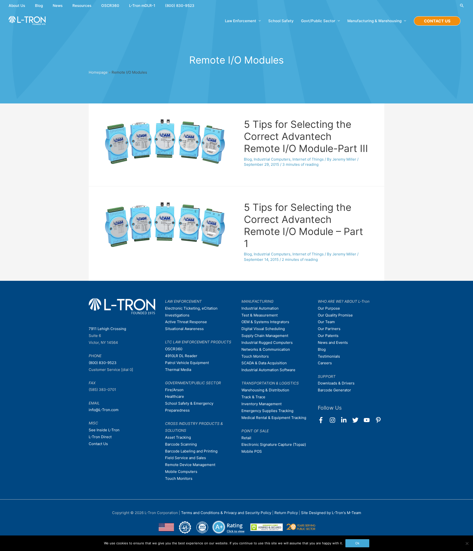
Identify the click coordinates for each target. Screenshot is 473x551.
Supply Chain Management (264, 335)
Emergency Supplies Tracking (267, 410)
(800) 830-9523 (179, 5)
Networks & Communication (265, 349)
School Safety (281, 20)
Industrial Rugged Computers (267, 342)
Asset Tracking (178, 437)
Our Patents (328, 335)
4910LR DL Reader (181, 355)
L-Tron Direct (100, 436)
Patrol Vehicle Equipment (187, 362)
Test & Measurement (259, 315)
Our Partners (329, 328)
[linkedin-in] (346, 420)
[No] (466, 543)
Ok (357, 543)
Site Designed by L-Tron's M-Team (331, 512)
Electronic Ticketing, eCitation (191, 308)
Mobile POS (251, 451)
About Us (17, 5)
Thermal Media (178, 369)
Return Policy (286, 512)
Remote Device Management (190, 464)
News (58, 5)
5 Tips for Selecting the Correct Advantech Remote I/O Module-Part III (306, 136)
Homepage (98, 72)
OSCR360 (110, 5)
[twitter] (357, 420)
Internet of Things (308, 159)
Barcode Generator (334, 390)
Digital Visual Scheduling (263, 328)
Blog (39, 5)
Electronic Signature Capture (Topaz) (273, 444)
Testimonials (329, 356)
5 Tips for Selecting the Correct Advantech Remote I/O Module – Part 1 (303, 225)
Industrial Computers (272, 159)
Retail (246, 437)
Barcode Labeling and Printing (191, 451)
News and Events (333, 342)
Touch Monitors (178, 478)
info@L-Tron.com (103, 409)
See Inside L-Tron (104, 430)
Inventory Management (261, 403)
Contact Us (98, 443)
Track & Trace (253, 397)
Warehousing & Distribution (265, 390)
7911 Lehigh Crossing (107, 328)
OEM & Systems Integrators (265, 321)
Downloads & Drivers (336, 383)
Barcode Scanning (181, 444)
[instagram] (334, 420)
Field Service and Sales (185, 457)
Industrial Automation (260, 308)
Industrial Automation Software (268, 369)
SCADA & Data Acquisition (264, 363)
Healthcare (174, 396)
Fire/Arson (174, 389)
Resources (81, 5)
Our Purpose (329, 308)
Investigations (177, 315)
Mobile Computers (181, 471)
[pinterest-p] (379, 420)
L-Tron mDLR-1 (142, 5)
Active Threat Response (186, 321)
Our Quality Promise (335, 315)
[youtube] (369, 420)
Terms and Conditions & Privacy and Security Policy (226, 512)
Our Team (326, 321)
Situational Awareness (184, 328)
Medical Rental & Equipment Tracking (273, 417)
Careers (325, 363)
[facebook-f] (323, 420)
